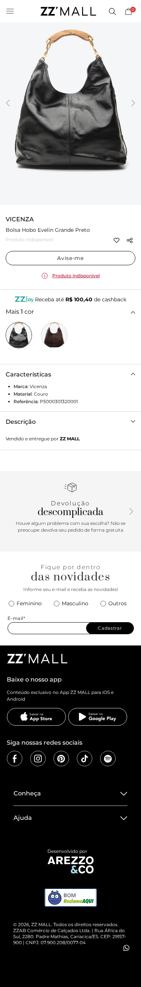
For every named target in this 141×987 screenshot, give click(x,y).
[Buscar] (112, 11)
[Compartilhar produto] (129, 240)
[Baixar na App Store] (36, 717)
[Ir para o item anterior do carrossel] (8, 104)
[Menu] (10, 11)
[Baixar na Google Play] (97, 717)
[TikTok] (84, 758)
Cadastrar (110, 628)
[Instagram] (38, 758)
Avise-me (70, 258)
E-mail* (17, 618)
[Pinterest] (61, 758)
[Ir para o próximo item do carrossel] (133, 104)
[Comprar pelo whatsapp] (126, 948)
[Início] (68, 11)
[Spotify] (108, 758)
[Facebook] (15, 758)
